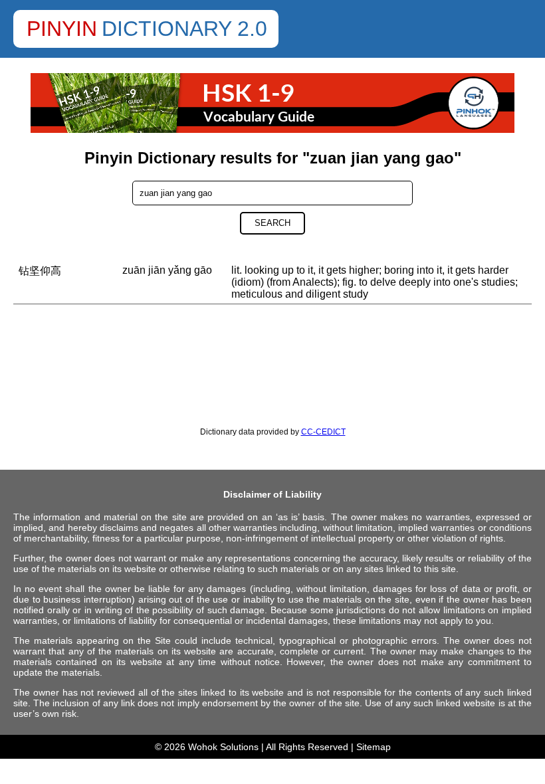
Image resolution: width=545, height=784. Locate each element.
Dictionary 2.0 (184, 29)
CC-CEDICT (323, 432)
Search (272, 223)
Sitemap (373, 746)
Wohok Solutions (223, 746)
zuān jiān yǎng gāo (167, 270)
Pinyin (62, 29)
